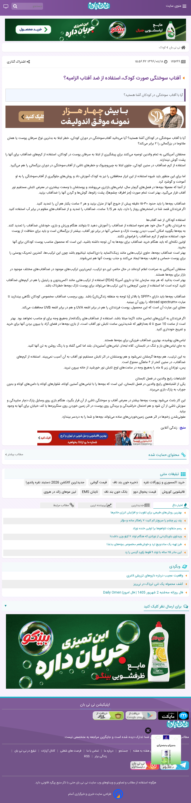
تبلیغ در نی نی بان (25, 750)
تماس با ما (93, 750)
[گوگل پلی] (140, 715)
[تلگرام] (174, 769)
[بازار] (108, 715)
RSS (87, 756)
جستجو (123, 750)
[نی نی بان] (99, 6)
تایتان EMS (90, 492)
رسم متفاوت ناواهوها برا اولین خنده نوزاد (157, 528)
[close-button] (148, 730)
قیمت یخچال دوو (144, 492)
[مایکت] (173, 715)
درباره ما (108, 750)
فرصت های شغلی (70, 750)
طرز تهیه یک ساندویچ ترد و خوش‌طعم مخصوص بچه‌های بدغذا (144, 544)
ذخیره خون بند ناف (125, 482)
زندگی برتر (101, 756)
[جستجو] (15, 6)
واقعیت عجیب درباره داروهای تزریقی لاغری (155, 575)
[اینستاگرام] (144, 769)
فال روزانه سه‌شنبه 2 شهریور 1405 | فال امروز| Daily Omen (143, 592)
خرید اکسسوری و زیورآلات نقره (164, 482)
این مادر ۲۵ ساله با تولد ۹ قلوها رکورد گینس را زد (153, 552)
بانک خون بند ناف (115, 492)
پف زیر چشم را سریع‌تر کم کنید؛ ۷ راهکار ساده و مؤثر (151, 520)
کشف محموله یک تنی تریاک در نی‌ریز (158, 584)
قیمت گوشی (98, 482)
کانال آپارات (48, 750)
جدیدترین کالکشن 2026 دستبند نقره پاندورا (55, 482)
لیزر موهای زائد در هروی (60, 492)
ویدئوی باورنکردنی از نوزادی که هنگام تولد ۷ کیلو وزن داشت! (146, 536)
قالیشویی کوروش (173, 492)
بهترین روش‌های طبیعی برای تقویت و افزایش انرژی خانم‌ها (146, 512)
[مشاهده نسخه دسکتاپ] (6, 6)
